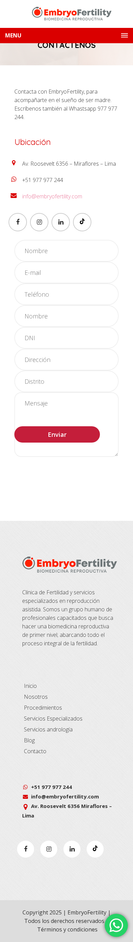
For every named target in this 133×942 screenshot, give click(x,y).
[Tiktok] (82, 222)
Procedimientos (43, 707)
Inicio (30, 686)
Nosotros (36, 696)
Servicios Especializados (53, 718)
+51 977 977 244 (51, 786)
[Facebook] (18, 222)
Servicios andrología (48, 729)
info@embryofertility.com (52, 196)
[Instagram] (39, 222)
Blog (29, 740)
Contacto (35, 751)
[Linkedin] (60, 222)
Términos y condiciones (67, 929)
